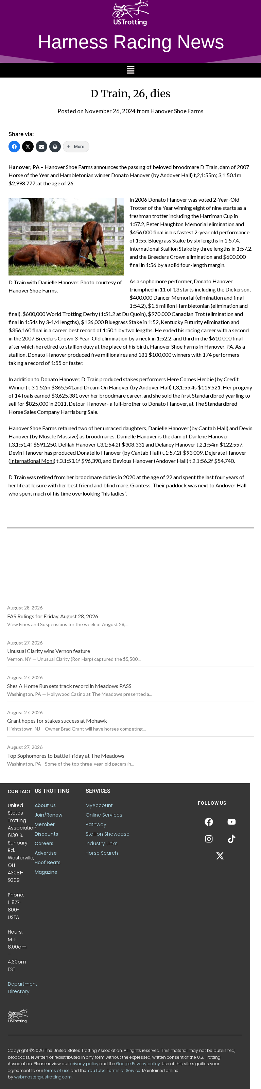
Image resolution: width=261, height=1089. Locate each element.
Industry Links (102, 843)
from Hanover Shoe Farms (170, 111)
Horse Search (102, 853)
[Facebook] (14, 146)
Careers (44, 843)
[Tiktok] (231, 838)
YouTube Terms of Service (113, 1070)
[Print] (55, 146)
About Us (45, 805)
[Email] (41, 146)
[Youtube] (231, 821)
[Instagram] (208, 838)
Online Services (104, 814)
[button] (130, 70)
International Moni (32, 460)
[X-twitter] (220, 855)
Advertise (46, 853)
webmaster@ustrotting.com (43, 1077)
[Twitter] (28, 146)
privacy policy (84, 1064)
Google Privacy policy (138, 1064)
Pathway (96, 824)
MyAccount (99, 805)
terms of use (57, 1070)
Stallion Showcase (107, 834)
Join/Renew (48, 814)
